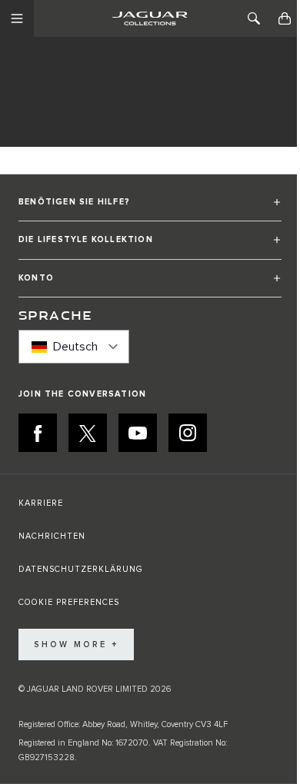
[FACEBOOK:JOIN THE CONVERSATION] (37, 433)
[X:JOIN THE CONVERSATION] (87, 433)
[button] (150, 208)
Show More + (76, 644)
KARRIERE (40, 503)
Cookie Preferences (68, 602)
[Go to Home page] (149, 18)
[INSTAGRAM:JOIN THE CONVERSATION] (187, 433)
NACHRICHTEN (51, 536)
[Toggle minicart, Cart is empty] (284, 18)
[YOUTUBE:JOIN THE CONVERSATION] (137, 433)
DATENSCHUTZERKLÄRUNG (80, 569)
